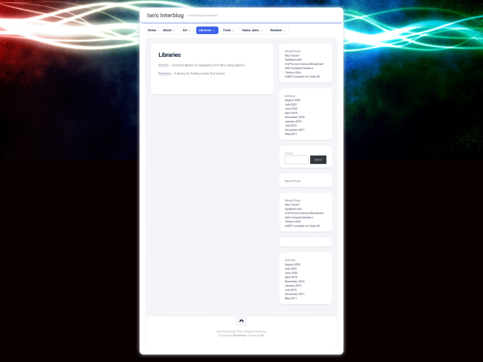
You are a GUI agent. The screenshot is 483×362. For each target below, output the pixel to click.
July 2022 (291, 104)
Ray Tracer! (292, 55)
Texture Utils (293, 72)
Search (289, 153)
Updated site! (293, 59)
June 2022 (291, 108)
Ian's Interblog (165, 15)
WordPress (240, 335)
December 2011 (295, 129)
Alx (262, 335)
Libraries (205, 30)
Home (152, 30)
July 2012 (291, 125)
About (167, 30)
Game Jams (250, 30)
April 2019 (291, 112)
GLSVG (163, 65)
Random (276, 30)
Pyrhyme (164, 73)
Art (185, 30)
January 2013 (293, 121)
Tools (227, 30)
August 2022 (292, 100)
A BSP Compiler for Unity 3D (302, 76)
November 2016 (295, 117)
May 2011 (291, 134)
